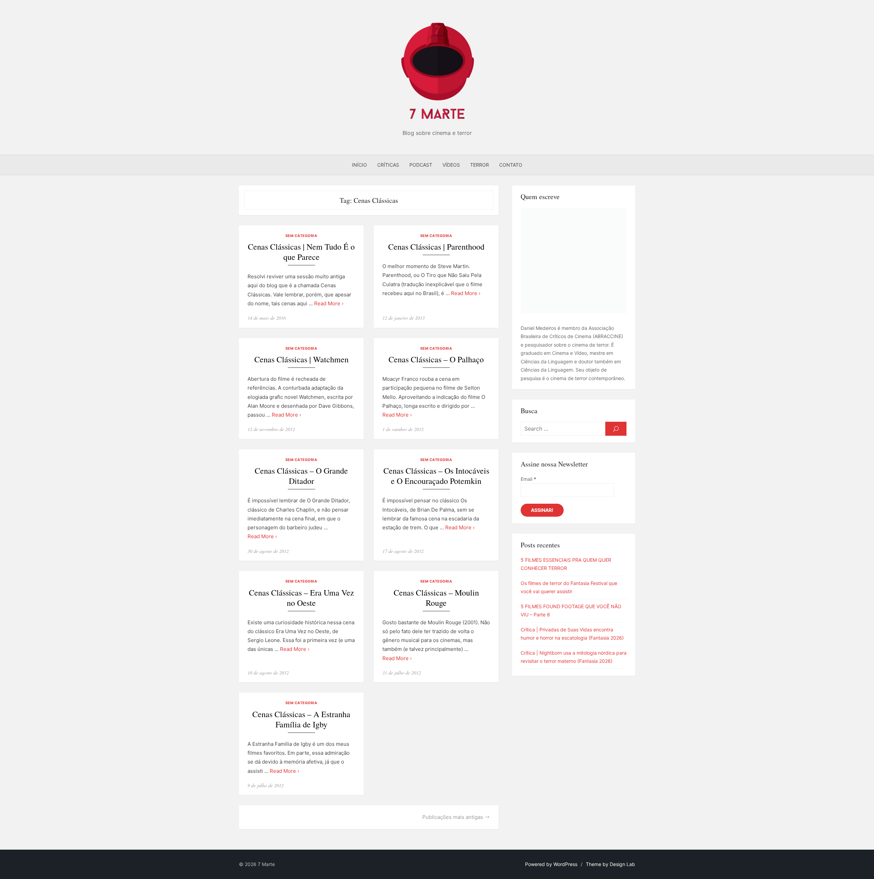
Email (528, 479)
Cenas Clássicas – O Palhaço (436, 359)
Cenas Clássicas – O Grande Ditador (301, 475)
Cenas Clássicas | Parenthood (436, 246)
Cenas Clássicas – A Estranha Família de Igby (301, 719)
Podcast (420, 165)
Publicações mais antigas (452, 817)
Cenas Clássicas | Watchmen (301, 359)
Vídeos (451, 165)
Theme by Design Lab (610, 864)
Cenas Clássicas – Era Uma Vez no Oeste (301, 597)
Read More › (328, 303)
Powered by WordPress (551, 864)
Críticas (388, 165)
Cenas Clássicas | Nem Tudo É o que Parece (301, 251)
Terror (479, 165)
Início (359, 165)
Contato (510, 165)
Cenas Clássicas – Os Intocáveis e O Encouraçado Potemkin (436, 475)
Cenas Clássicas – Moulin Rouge (436, 597)
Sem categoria (301, 236)
